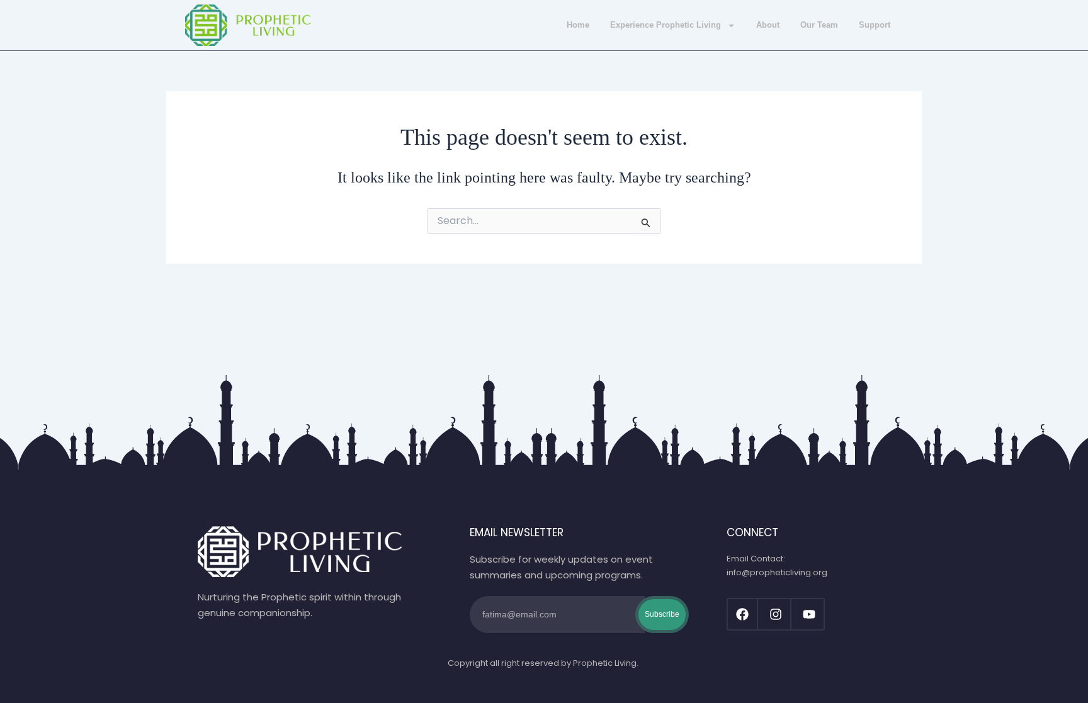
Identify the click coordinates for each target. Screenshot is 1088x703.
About (767, 25)
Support (874, 25)
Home (578, 25)
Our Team (819, 25)
